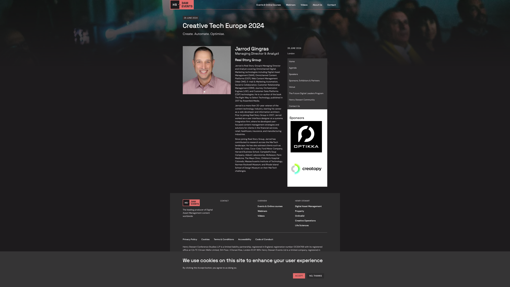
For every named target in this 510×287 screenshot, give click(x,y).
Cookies (205, 239)
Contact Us (294, 106)
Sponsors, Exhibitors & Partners (304, 80)
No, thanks (315, 275)
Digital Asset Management (308, 206)
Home (292, 61)
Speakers (293, 74)
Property (299, 211)
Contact (331, 4)
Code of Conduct (264, 239)
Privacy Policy (190, 239)
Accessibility (244, 239)
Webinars (290, 4)
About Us (317, 4)
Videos (304, 4)
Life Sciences (302, 225)
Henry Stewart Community (302, 99)
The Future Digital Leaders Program (306, 93)
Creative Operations (305, 220)
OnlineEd (299, 215)
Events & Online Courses (268, 4)
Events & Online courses (270, 206)
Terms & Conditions (224, 239)
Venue (292, 87)
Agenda (293, 67)
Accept (299, 275)
